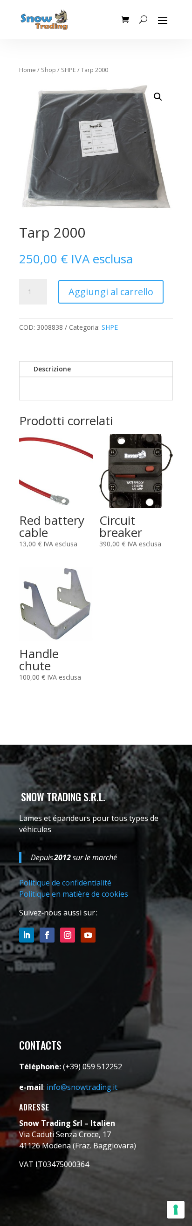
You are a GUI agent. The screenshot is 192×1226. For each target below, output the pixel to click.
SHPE (68, 69)
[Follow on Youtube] (88, 935)
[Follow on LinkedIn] (26, 935)
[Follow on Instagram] (67, 935)
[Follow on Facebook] (47, 935)
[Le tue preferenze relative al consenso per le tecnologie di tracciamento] (176, 1210)
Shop (48, 69)
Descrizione (52, 368)
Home (27, 69)
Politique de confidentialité (65, 883)
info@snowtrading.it (82, 1087)
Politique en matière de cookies (73, 894)
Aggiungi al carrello (111, 291)
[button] (158, 96)
